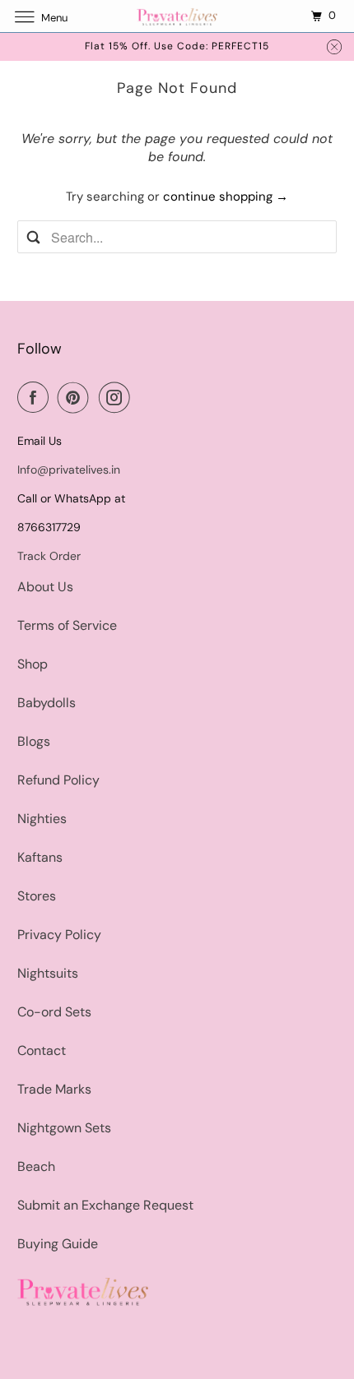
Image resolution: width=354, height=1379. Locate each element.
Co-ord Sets (54, 1011)
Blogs (33, 741)
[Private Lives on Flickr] (143, 397)
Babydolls (46, 702)
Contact (41, 1050)
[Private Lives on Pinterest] (76, 397)
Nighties (42, 818)
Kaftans (40, 857)
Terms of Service (67, 625)
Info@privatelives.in (68, 469)
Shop (32, 664)
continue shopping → (225, 196)
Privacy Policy (59, 934)
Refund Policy (58, 780)
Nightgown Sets (64, 1127)
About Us (45, 586)
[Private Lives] (177, 16)
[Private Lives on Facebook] (36, 397)
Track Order (49, 555)
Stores (36, 896)
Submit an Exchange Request (105, 1205)
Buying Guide (57, 1243)
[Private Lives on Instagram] (118, 397)
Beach (36, 1166)
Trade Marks (54, 1089)
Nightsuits (47, 973)
